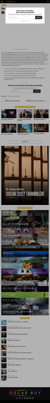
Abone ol (39, 17)
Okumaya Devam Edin (25, 21)
